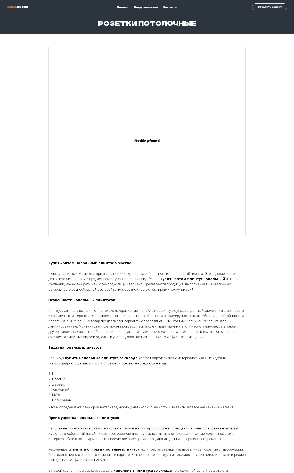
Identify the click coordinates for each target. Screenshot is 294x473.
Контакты (170, 7)
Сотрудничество (146, 7)
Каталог (123, 7)
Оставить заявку (269, 7)
